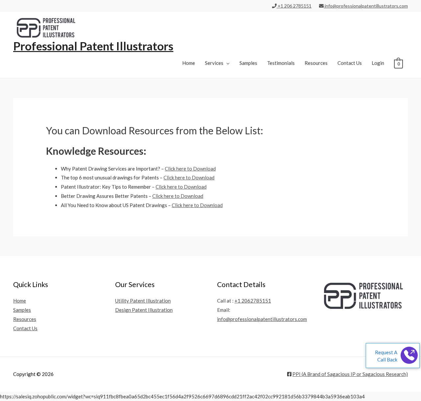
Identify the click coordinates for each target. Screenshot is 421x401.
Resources (316, 63)
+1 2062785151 (253, 301)
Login (378, 63)
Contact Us (349, 63)
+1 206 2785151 (294, 6)
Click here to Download (190, 169)
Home (188, 63)
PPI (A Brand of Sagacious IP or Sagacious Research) (350, 374)
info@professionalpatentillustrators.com (366, 6)
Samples (248, 63)
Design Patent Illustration (144, 310)
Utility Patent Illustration (143, 301)
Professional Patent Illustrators (93, 46)
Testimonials (281, 63)
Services (214, 63)
